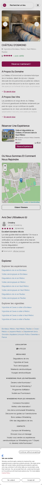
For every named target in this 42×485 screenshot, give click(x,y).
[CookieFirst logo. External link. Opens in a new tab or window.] (3, 456)
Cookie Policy (6, 473)
